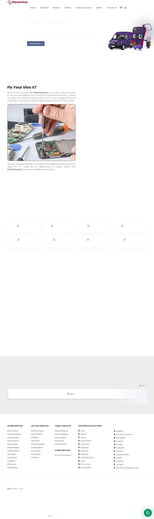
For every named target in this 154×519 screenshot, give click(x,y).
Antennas (6, 299)
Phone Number (109, 138)
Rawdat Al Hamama (124, 434)
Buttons (5, 309)
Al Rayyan (84, 451)
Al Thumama (85, 464)
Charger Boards (9, 331)
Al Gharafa (120, 448)
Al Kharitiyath (85, 467)
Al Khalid (119, 464)
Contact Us (112, 8)
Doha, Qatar (73, 495)
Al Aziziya (119, 441)
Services (93, 499)
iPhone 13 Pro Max (121, 499)
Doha (82, 431)
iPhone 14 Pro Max (121, 495)
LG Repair (11, 461)
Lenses (29, 294)
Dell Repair (35, 441)
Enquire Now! (35, 43)
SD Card (52, 314)
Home (33, 8)
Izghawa (119, 451)
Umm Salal (84, 444)
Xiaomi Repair (12, 441)
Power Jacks (54, 309)
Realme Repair (13, 447)
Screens (29, 299)
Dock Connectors (33, 289)
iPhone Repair (12, 431)
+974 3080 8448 (75, 499)
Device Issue (108, 148)
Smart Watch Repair (63, 455)
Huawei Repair (13, 437)
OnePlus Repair (13, 451)
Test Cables (54, 284)
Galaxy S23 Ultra (120, 503)
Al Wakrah (84, 454)
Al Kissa (83, 434)
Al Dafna (119, 444)
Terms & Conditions (62, 516)
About (92, 495)
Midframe (53, 294)
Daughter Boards (9, 336)
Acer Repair (35, 451)
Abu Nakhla (120, 438)
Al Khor (83, 437)
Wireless (52, 339)
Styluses (52, 324)
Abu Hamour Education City (127, 468)
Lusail (82, 461)
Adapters (6, 284)
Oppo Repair (12, 444)
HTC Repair (11, 464)
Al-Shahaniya (85, 441)
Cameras (6, 319)
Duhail (118, 458)
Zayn (50, 516)
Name (106, 119)
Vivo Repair (11, 454)
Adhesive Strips (9, 294)
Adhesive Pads (8, 289)
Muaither (119, 431)
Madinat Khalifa (122, 454)
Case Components (10, 325)
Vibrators (53, 289)
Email (105, 128)
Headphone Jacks (33, 320)
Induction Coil (32, 326)
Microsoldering (32, 341)
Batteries (6, 304)
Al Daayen (84, 447)
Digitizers (6, 341)
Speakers (30, 314)
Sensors (29, 304)
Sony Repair (12, 457)
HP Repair (34, 437)
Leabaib (119, 461)
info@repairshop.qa (77, 503)
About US (44, 8)
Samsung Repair (14, 434)
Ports (51, 304)
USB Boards (54, 329)
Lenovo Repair (37, 434)
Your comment (109, 157)
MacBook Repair (37, 431)
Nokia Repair (12, 467)
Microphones (31, 336)
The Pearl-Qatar (86, 457)
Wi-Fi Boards (54, 334)
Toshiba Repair (37, 447)
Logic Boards (31, 331)
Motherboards (55, 299)
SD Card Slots (55, 319)
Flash (28, 284)
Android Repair (61, 444)
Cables (5, 314)
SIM (27, 309)
